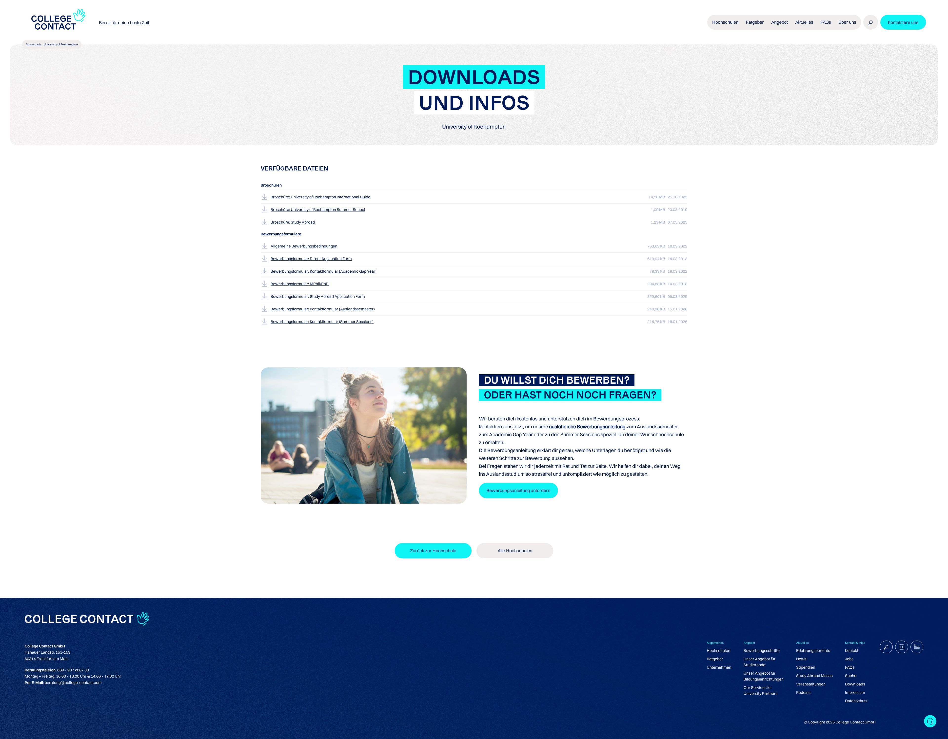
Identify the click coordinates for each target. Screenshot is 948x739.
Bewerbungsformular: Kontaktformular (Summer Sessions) (322, 321)
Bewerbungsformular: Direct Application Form (311, 258)
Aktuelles (804, 22)
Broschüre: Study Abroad (293, 222)
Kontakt (851, 650)
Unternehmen (719, 667)
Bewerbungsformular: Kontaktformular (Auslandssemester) (323, 308)
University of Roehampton (61, 44)
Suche (850, 675)
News (801, 658)
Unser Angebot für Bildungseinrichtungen (764, 676)
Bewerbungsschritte (762, 650)
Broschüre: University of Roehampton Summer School (318, 209)
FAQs (826, 22)
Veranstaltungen (811, 684)
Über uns (847, 22)
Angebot (779, 22)
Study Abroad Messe (814, 675)
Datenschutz (856, 700)
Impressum (855, 692)
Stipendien (805, 667)
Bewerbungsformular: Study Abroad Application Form (318, 296)
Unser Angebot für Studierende (759, 661)
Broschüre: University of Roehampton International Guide (320, 196)
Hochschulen (718, 650)
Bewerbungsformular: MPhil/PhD (300, 283)
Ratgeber (715, 658)
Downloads (33, 44)
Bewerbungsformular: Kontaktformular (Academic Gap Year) (323, 271)
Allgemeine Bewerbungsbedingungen (304, 246)
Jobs (849, 658)
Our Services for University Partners (760, 690)
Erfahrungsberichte (813, 650)
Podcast (803, 692)
